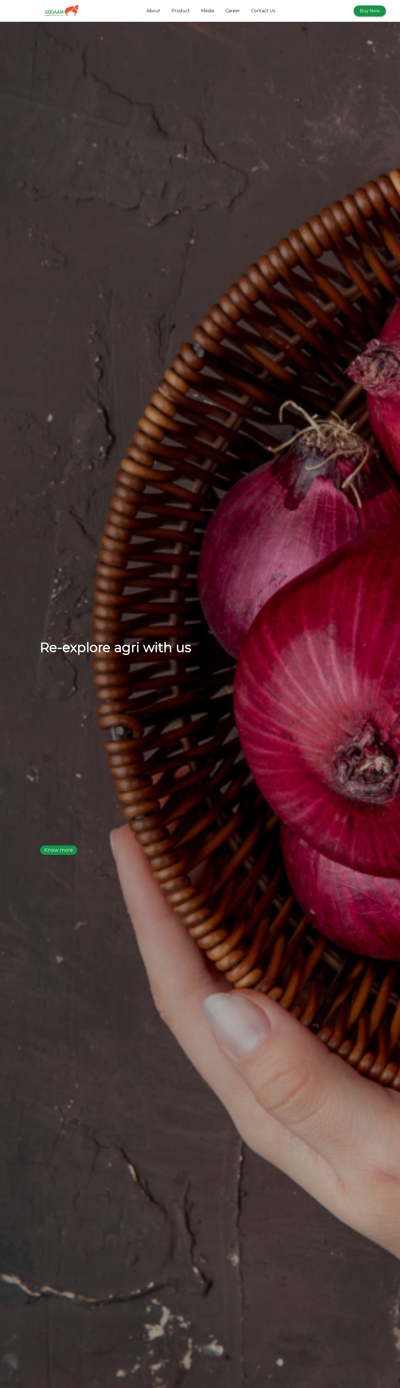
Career (232, 10)
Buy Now (370, 10)
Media (207, 10)
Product (180, 10)
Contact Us (263, 10)
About (153, 10)
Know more (58, 850)
